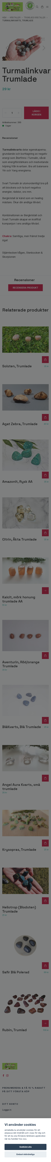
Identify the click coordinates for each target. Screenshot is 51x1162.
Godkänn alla (25, 1147)
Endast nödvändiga (25, 1154)
